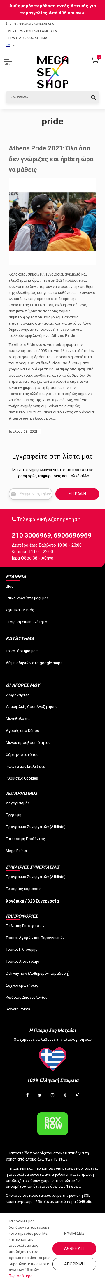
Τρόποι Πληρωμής (21, 949)
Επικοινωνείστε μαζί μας (27, 598)
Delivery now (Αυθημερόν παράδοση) (37, 973)
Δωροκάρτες (17, 695)
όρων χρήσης (42, 1180)
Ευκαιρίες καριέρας (23, 888)
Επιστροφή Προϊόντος (25, 839)
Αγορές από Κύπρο (22, 730)
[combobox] (52, 97)
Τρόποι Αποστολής (22, 961)
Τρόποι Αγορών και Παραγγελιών (35, 938)
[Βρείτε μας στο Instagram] (52, 1095)
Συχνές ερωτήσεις (22, 985)
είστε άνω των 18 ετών (60, 1186)
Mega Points (16, 850)
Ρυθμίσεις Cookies (22, 778)
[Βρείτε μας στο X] (40, 1095)
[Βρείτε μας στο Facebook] (27, 1095)
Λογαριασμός (18, 803)
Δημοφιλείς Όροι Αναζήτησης (31, 706)
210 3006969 (20, 24)
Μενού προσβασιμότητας (28, 742)
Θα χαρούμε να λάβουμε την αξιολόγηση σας (53, 1039)
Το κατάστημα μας (22, 651)
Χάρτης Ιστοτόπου (22, 754)
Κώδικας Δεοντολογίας (27, 997)
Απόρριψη (74, 1264)
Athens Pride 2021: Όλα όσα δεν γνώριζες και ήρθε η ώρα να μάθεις (51, 159)
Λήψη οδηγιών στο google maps (34, 663)
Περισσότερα (21, 1276)
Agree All (74, 1248)
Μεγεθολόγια (18, 718)
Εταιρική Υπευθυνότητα (26, 622)
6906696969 (44, 24)
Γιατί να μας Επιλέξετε (25, 766)
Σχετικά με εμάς (20, 610)
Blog (10, 586)
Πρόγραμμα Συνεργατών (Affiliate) (36, 827)
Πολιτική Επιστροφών (25, 926)
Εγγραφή (13, 815)
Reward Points (18, 1009)
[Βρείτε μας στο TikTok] (77, 1095)
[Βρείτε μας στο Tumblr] (65, 1095)
